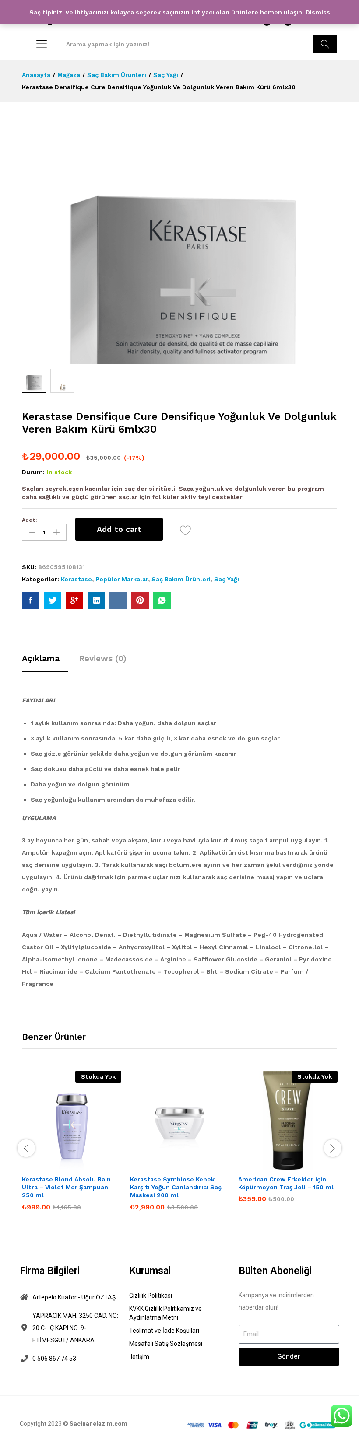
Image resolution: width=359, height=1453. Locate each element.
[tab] (45, 662)
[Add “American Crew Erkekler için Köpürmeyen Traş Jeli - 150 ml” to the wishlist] (308, 1164)
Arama (325, 44)
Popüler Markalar (121, 579)
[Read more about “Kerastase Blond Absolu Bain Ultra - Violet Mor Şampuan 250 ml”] (51, 1164)
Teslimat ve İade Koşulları (164, 1330)
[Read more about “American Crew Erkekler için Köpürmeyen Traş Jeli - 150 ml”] (267, 1164)
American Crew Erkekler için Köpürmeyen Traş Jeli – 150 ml (286, 1183)
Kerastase (76, 579)
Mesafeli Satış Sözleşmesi (165, 1343)
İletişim (139, 1356)
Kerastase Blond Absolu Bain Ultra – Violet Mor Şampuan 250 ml (66, 1187)
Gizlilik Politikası (150, 1295)
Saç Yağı (226, 579)
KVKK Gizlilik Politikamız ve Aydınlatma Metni (165, 1313)
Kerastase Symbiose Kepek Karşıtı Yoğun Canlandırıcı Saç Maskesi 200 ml (176, 1187)
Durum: (33, 471)
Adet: (29, 520)
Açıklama (41, 658)
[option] (72, 1147)
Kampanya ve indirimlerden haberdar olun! (276, 1301)
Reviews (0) (103, 658)
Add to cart (119, 529)
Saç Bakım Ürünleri (181, 579)
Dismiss (318, 12)
